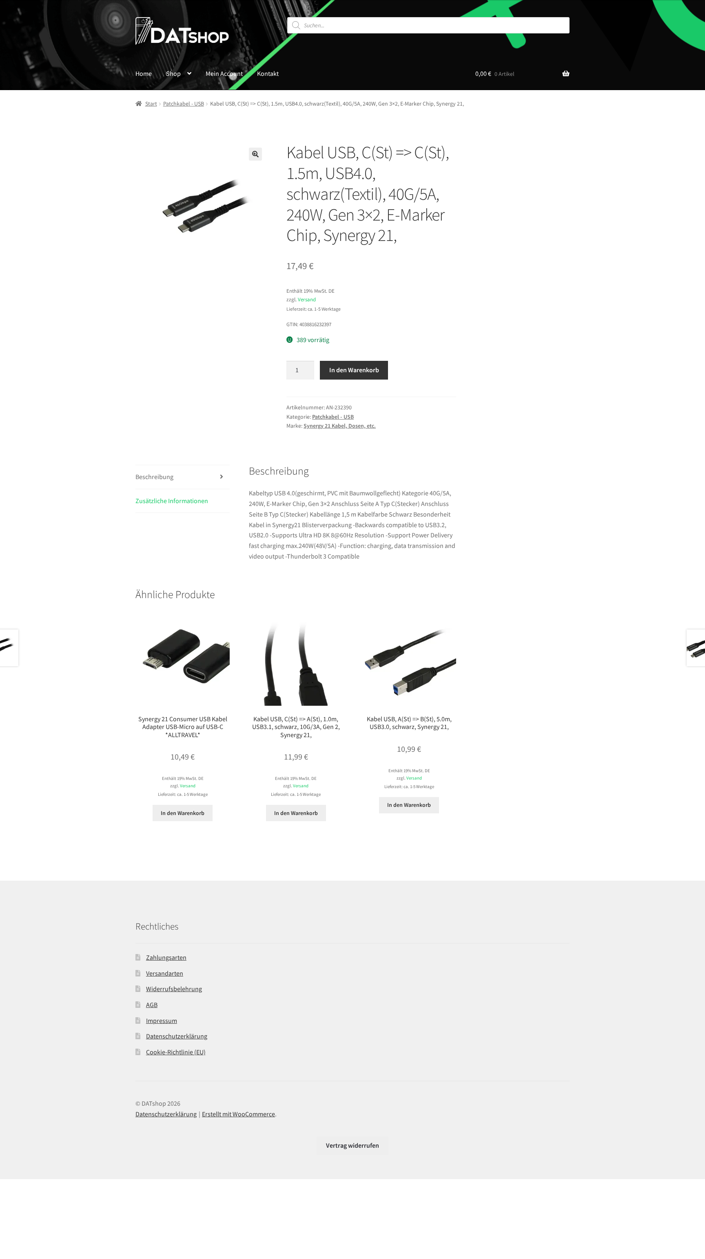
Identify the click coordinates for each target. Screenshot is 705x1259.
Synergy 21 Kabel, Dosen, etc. (340, 425)
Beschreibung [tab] (154, 477)
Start (151, 103)
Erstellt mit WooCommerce (238, 1114)
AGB (151, 1005)
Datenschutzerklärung (176, 1036)
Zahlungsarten (166, 957)
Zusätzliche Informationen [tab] (171, 501)
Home (143, 73)
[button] (255, 154)
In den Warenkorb (354, 370)
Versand (307, 299)
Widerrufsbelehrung (174, 989)
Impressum (161, 1020)
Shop (173, 73)
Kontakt (268, 73)
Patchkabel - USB (183, 103)
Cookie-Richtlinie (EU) (176, 1052)
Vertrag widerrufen (352, 1145)
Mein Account (224, 73)
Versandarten (164, 973)
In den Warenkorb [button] (182, 813)
